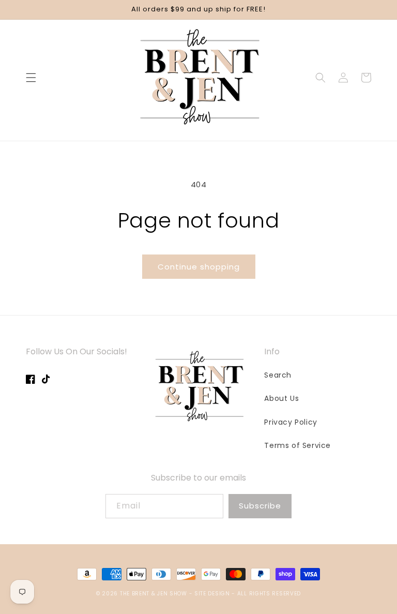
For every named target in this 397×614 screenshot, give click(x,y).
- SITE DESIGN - (213, 593)
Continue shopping (199, 266)
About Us (281, 398)
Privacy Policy (290, 422)
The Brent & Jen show (153, 593)
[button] (31, 77)
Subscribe (260, 505)
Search (278, 375)
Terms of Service (297, 445)
